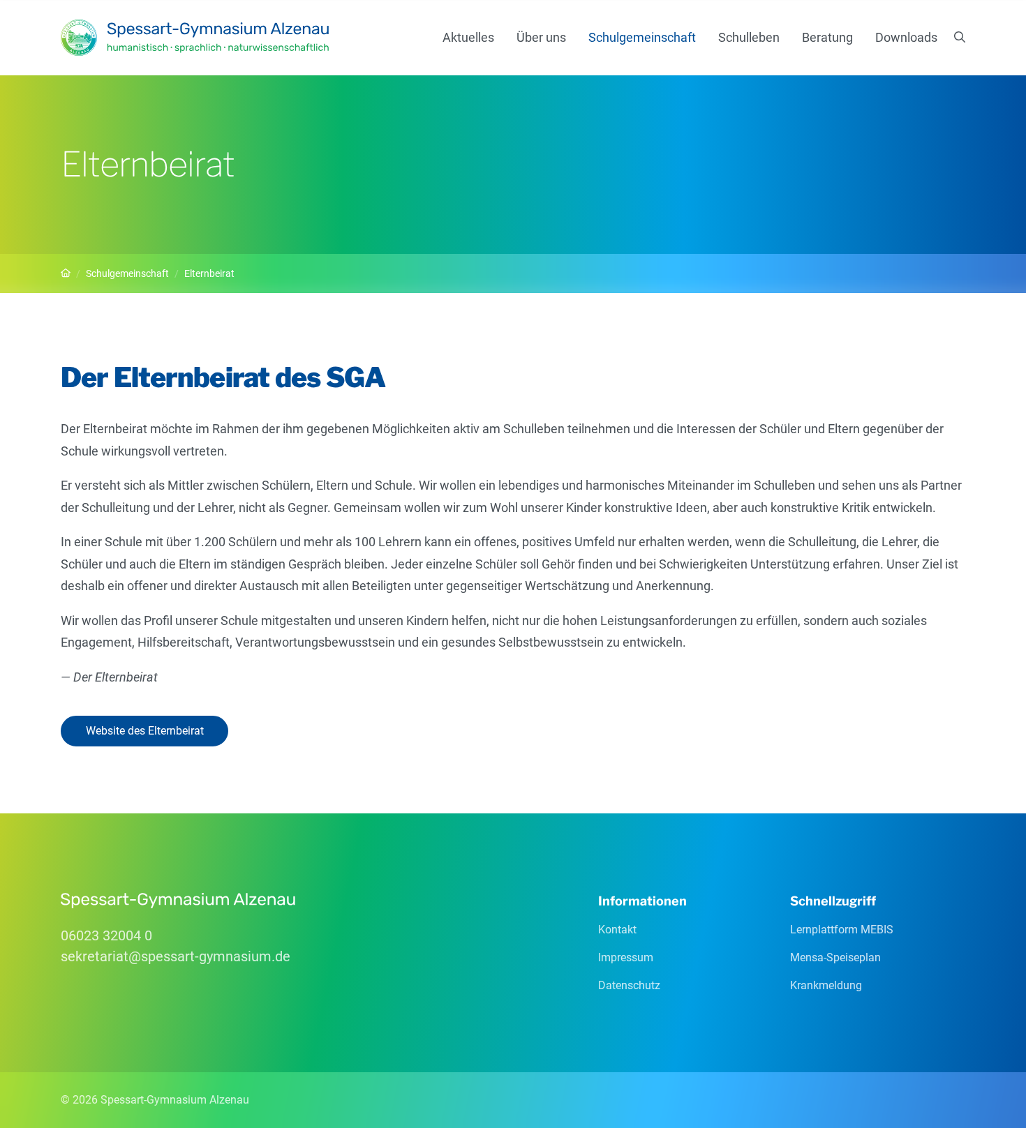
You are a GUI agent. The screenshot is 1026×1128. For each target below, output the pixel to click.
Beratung (827, 37)
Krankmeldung (826, 985)
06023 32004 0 (106, 935)
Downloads (906, 37)
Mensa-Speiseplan (835, 957)
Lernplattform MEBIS (841, 929)
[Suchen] (959, 38)
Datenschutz (629, 985)
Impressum (625, 957)
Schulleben (749, 37)
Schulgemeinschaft (642, 37)
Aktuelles (468, 37)
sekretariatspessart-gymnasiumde (175, 956)
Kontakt (617, 929)
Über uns (541, 37)
